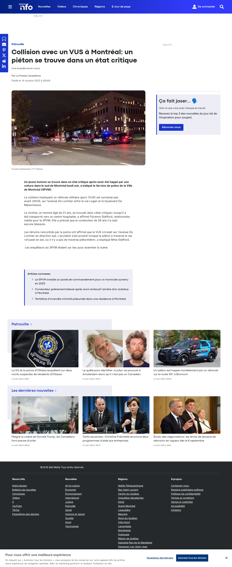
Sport (68, 522)
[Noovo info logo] (26, 7)
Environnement (73, 493)
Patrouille (18, 44)
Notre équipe (19, 485)
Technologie (72, 526)
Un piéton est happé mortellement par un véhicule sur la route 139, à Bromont (186, 372)
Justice (69, 501)
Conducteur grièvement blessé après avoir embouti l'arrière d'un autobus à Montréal (82, 291)
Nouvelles (44, 7)
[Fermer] (226, 558)
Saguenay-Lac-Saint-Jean (132, 546)
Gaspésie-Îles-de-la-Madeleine (135, 542)
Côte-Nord (124, 522)
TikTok (16, 510)
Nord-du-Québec (127, 518)
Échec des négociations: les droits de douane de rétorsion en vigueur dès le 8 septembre (185, 439)
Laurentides (124, 526)
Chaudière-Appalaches (131, 497)
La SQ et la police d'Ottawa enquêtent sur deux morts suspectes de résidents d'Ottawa (42, 372)
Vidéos (61, 7)
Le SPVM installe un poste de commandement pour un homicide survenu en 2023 (81, 282)
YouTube (17, 506)
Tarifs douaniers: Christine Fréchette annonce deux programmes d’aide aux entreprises (115, 439)
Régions (100, 7)
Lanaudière (124, 510)
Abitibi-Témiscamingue (130, 485)
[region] (116, 558)
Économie (70, 489)
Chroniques (80, 7)
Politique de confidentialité (185, 493)
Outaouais (123, 534)
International (72, 497)
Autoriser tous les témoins (192, 557)
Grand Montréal (126, 506)
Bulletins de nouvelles (24, 489)
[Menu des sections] (10, 6)
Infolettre (176, 510)
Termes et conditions (182, 497)
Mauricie (122, 514)
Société (69, 518)
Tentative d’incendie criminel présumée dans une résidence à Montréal (80, 299)
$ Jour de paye (121, 7)
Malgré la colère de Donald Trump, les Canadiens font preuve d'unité (43, 439)
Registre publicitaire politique (187, 489)
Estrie (121, 501)
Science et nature (75, 514)
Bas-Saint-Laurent (128, 489)
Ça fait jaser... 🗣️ (178, 101)
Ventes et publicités (182, 501)
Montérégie (124, 530)
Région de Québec (128, 538)
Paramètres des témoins (25, 514)
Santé (68, 510)
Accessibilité (178, 506)
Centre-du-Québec (128, 493)
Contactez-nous (180, 485)
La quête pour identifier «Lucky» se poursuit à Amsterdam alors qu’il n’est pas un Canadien (112, 372)
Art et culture (72, 485)
